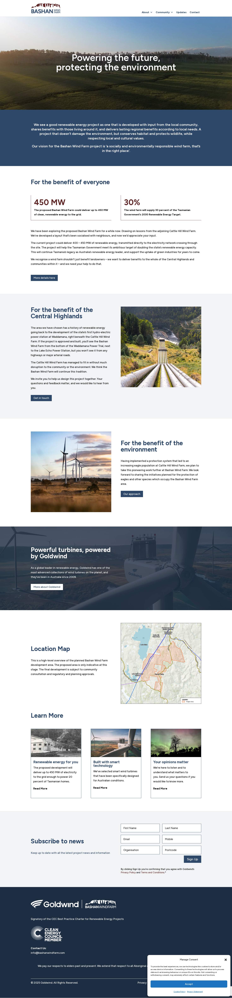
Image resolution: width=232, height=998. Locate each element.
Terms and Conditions (152, 872)
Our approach (131, 494)
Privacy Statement (195, 992)
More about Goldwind (46, 586)
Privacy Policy (128, 872)
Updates (181, 12)
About (145, 12)
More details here (44, 277)
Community (163, 12)
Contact (195, 12)
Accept (189, 984)
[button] (225, 959)
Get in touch (41, 398)
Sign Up (192, 859)
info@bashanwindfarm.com (48, 952)
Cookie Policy (179, 992)
